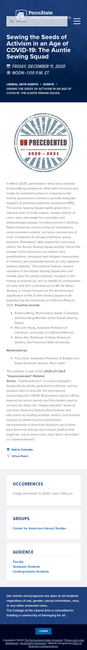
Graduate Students (26, 566)
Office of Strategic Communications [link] (55, 644)
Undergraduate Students (31, 571)
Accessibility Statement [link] (33, 643)
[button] (77, 21)
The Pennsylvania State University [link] (43, 640)
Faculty (18, 561)
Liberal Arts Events (22, 84)
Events (48, 84)
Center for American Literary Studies (39, 528)
